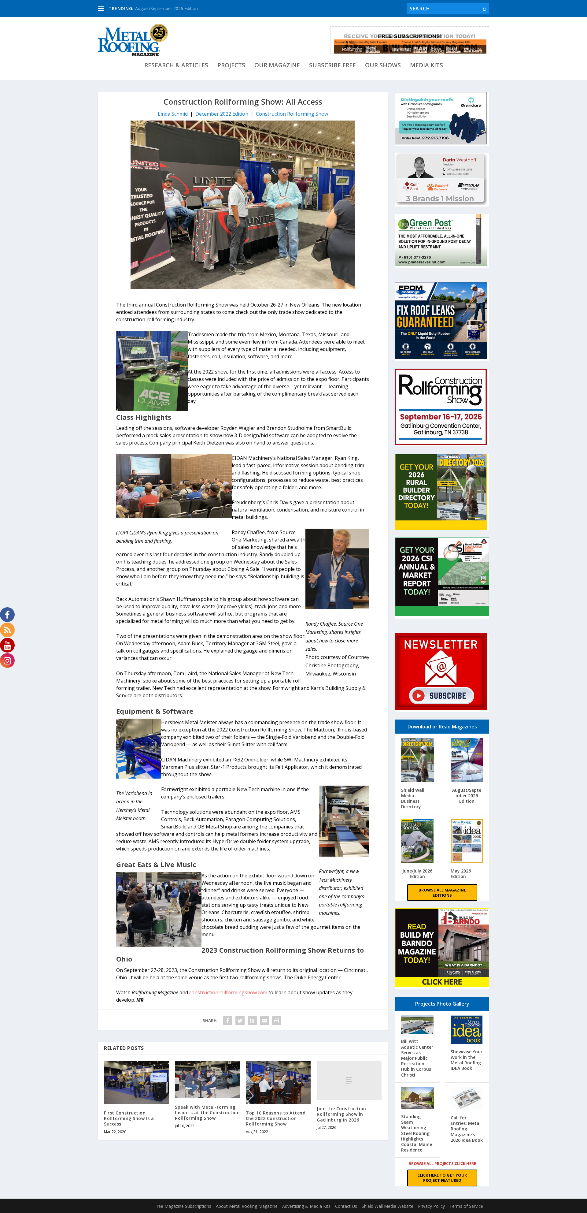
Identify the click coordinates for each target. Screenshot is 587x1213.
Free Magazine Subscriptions (182, 1206)
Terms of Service (466, 1206)
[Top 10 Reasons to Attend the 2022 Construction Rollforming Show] (278, 1082)
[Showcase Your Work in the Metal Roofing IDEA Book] (467, 1030)
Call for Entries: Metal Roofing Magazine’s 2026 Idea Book (467, 1129)
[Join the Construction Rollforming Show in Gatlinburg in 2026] (349, 1080)
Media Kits (426, 66)
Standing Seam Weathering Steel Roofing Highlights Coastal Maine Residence (416, 1133)
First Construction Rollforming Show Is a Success (129, 1118)
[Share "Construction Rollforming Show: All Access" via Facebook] (228, 1020)
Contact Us (346, 1206)
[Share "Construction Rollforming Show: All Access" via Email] (264, 1020)
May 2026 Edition (461, 873)
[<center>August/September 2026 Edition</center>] (467, 761)
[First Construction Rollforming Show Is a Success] (136, 1082)
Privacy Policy (431, 1206)
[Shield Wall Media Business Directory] (417, 760)
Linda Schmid (173, 113)
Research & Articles (176, 66)
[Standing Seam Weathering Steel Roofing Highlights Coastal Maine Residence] (417, 1098)
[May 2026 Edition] (467, 842)
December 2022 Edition (221, 113)
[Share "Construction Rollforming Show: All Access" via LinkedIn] (252, 1020)
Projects (231, 66)
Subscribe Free (332, 66)
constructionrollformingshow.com (228, 992)
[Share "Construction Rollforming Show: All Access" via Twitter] (240, 1020)
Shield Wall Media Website (387, 1206)
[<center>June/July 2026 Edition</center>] (417, 842)
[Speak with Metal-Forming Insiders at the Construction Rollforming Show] (207, 1079)
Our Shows (383, 66)
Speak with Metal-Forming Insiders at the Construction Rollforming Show (207, 1112)
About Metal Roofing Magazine (247, 1206)
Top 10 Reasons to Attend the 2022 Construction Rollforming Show (275, 1118)
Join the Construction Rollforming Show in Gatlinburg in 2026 (341, 1114)
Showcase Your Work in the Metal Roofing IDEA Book (466, 1060)
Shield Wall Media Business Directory (412, 798)
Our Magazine (277, 66)
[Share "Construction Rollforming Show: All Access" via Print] (277, 1020)
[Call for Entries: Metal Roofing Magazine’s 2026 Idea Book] (467, 1099)
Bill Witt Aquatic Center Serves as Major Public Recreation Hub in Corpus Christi (417, 1057)
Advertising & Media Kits (306, 1206)
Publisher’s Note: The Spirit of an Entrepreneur (181, 8)
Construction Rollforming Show (292, 113)
